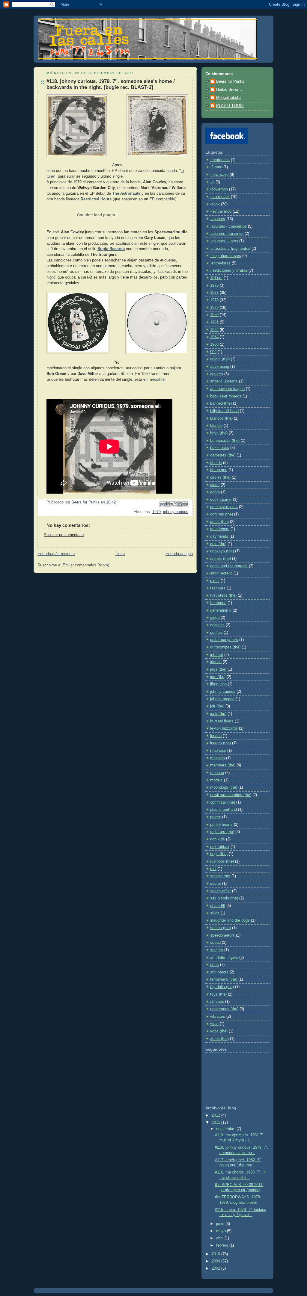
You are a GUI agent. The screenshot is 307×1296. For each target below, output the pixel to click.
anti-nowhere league (227, 389)
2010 (216, 1254)
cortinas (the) (221, 514)
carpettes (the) (222, 455)
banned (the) (221, 403)
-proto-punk (220, 197)
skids (214, 913)
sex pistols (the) (224, 898)
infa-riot (216, 655)
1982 (214, 330)
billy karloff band (224, 411)
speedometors (222, 935)
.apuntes (217, 219)
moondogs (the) (223, 787)
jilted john (218, 684)
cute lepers (219, 529)
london (216, 736)
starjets (216, 950)
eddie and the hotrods (229, 566)
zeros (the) (219, 1039)
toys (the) (218, 994)
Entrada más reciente (56, 554)
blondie (216, 426)
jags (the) (218, 669)
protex (215, 817)
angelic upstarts (224, 381)
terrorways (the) (223, 979)
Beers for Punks (230, 81)
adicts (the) (220, 359)
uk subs (217, 1001)
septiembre (226, 1129)
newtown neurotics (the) (230, 795)
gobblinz (217, 625)
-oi (212, 182)
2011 (216, 1122)
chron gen (218, 470)
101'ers (216, 278)
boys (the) (219, 433)
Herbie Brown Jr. (230, 89)
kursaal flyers (222, 721)
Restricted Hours (96, 199)
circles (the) (220, 477)
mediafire (157, 379)
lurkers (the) (220, 743)
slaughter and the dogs (230, 920)
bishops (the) (221, 418)
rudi (213, 869)
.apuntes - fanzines (226, 234)
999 (213, 352)
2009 (216, 1261)
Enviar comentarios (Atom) (86, 565)
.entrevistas (220, 263)
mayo (221, 1231)
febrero (222, 1245)
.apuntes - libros (224, 241)
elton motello (221, 573)
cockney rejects (224, 507)
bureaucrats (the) (225, 440)
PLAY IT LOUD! (230, 106)
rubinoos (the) (222, 861)
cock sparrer (221, 499)
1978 (214, 300)
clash (214, 485)
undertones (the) (224, 1009)
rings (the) (219, 854)
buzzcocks (219, 448)
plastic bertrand (223, 809)
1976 (214, 285)
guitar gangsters (224, 640)
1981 (214, 322)
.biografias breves (225, 256)
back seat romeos (225, 396)
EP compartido (161, 199)
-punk (215, 204)
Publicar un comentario (64, 535)
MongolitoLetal (228, 98)
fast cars (217, 588)
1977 (214, 293)
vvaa (214, 1024)
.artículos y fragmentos (230, 249)
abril (220, 1238)
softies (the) (220, 928)
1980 (214, 315)
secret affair (220, 891)
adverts (216, 374)
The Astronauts (126, 193)
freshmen (218, 603)
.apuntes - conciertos (228, 226)
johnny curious (175, 512)
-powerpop (219, 189)
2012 (216, 1115)
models (216, 780)
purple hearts (221, 824)
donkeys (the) (222, 551)
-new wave (219, 175)
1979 (156, 512)
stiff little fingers (224, 957)
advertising (219, 367)
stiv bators (219, 972)
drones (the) (220, 558)
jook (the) (218, 714)
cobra (215, 492)
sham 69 (217, 906)
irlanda (216, 662)
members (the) (222, 765)
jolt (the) (217, 706)
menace (217, 773)
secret (215, 883)
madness (218, 750)
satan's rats (220, 876)
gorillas (216, 632)
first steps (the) (223, 595)
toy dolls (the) (222, 987)
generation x (220, 610)
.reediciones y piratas (228, 270)
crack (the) (219, 522)
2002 (216, 1268)
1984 (214, 337)
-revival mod (220, 211)
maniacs (217, 758)
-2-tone (216, 167)
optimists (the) (222, 802)
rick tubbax (219, 847)
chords (216, 463)
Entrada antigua (179, 554)
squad (215, 942)
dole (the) (218, 544)
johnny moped (222, 699)
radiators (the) (222, 832)
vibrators (217, 1016)
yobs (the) (219, 1031)
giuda (214, 618)
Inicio (120, 554)
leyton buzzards (224, 728)
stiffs (214, 965)
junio (220, 1224)
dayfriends (219, 536)
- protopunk (220, 160)
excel (214, 581)
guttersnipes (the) (225, 647)
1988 (214, 344)
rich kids (217, 839)
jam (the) (217, 677)
